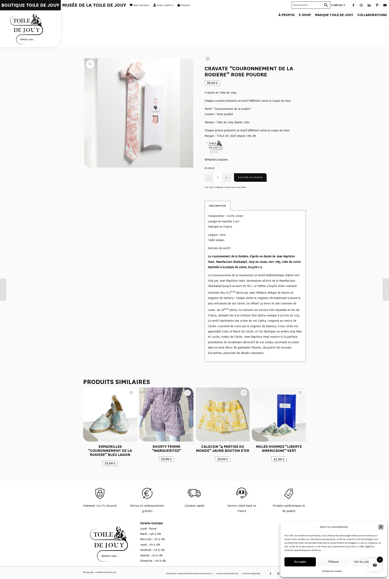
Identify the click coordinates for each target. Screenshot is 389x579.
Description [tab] (217, 205)
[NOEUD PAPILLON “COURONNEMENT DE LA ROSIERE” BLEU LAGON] (3, 289)
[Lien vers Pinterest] (377, 5)
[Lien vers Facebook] (353, 5)
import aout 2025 (232, 187)
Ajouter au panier (250, 177)
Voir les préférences (367, 561)
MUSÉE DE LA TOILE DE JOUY (94, 5)
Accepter (300, 561)
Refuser (333, 561)
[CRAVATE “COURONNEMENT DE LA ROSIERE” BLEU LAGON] (386, 289)
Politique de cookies (332, 571)
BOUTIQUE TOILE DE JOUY (30, 5)
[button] (381, 527)
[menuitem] (30, 5)
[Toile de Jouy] (30, 28)
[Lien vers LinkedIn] (369, 5)
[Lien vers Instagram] (361, 5)
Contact (338, 5)
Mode (243, 187)
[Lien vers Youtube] (385, 5)
